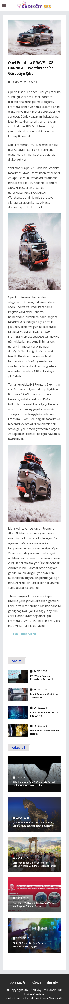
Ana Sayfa (18, 982)
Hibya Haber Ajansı (35, 998)
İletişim (53, 982)
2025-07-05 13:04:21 (25, 82)
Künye (36, 982)
